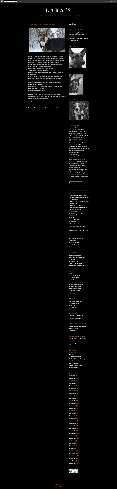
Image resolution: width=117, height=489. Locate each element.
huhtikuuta (72, 395)
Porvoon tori (72, 341)
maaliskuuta (72, 398)
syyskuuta (72, 383)
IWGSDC (71, 273)
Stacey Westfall (73, 367)
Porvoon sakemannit (75, 282)
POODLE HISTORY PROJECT (77, 265)
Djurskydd (72, 293)
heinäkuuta (72, 388)
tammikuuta (72, 403)
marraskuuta (72, 378)
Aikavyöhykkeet (74, 40)
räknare (58, 487)
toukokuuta (72, 393)
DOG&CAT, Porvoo (74, 303)
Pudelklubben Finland (75, 286)
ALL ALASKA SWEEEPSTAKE (77, 326)
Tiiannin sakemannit (75, 247)
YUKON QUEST (73, 328)
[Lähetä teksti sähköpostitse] (33, 101)
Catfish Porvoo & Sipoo (76, 301)
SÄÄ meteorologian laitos (76, 32)
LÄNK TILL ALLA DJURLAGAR (78, 316)
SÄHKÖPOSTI (73, 24)
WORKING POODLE (75, 255)
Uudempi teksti (33, 107)
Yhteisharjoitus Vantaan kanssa (41, 24)
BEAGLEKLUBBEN (74, 291)
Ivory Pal (71, 361)
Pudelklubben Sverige (75, 288)
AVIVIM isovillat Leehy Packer (78, 195)
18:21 (31, 101)
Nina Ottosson (73, 307)
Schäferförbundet (74, 280)
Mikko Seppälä (73, 363)
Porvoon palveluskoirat (76, 284)
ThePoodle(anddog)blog (76, 238)
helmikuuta (72, 400)
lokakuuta (72, 380)
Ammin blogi (72, 240)
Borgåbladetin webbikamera (77, 338)
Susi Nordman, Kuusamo (76, 245)
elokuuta (71, 385)
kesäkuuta (72, 390)
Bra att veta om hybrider (76, 318)
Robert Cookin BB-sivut (76, 365)
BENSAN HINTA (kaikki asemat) (78, 38)
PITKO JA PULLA (74, 242)
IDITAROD (72, 330)
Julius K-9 (72, 305)
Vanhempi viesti (61, 107)
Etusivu (47, 107)
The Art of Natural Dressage (77, 359)
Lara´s (59, 10)
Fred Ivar (71, 354)
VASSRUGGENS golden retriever (78, 230)
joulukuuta (72, 375)
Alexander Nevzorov (75, 356)
